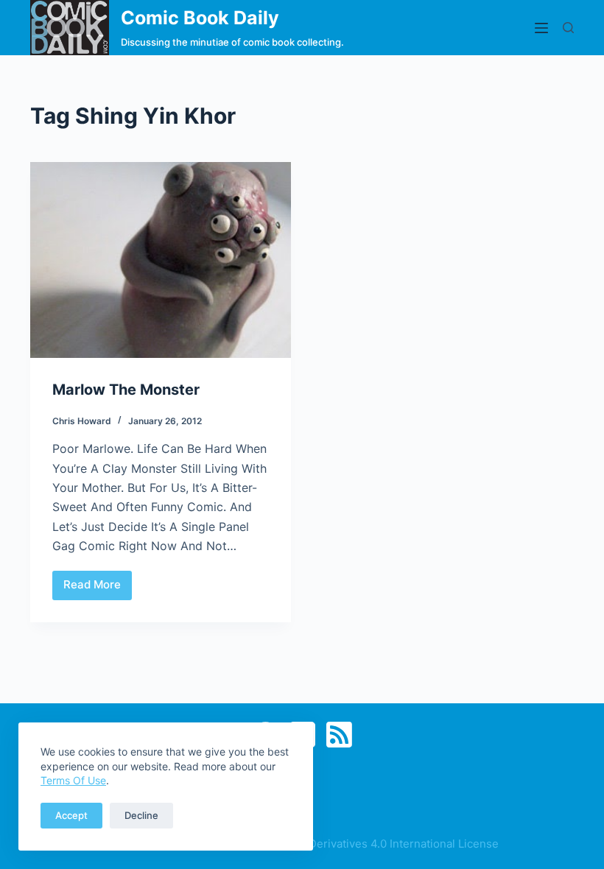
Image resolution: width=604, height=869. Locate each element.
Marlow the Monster (126, 389)
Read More (97, 588)
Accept (71, 815)
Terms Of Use (73, 780)
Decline (141, 815)
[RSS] (339, 734)
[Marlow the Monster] (160, 260)
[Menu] (541, 28)
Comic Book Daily (200, 18)
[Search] (568, 27)
